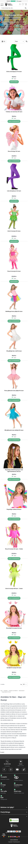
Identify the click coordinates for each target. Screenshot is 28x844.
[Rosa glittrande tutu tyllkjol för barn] (14, 376)
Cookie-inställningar (14, 839)
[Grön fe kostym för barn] (14, 217)
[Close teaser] (6, 832)
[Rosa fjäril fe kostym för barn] (14, 614)
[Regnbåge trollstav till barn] (14, 495)
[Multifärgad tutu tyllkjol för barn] (14, 297)
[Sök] (25, 8)
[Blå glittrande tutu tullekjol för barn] (14, 416)
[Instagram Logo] (10, 769)
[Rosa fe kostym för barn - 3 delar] (14, 535)
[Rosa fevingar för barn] (14, 137)
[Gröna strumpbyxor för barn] (14, 57)
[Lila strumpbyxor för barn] (14, 177)
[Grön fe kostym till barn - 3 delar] (14, 574)
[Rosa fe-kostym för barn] (14, 257)
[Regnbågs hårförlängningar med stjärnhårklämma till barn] (14, 455)
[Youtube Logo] (17, 769)
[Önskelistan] (23, 4)
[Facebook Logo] (4, 769)
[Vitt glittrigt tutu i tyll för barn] (14, 337)
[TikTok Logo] (24, 769)
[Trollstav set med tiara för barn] (14, 97)
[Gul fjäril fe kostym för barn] (14, 653)
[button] (14, 807)
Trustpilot (2, 752)
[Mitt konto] (20, 4)
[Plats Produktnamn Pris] (19, 41)
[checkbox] (2, 41)
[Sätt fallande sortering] (26, 41)
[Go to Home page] (8, 4)
